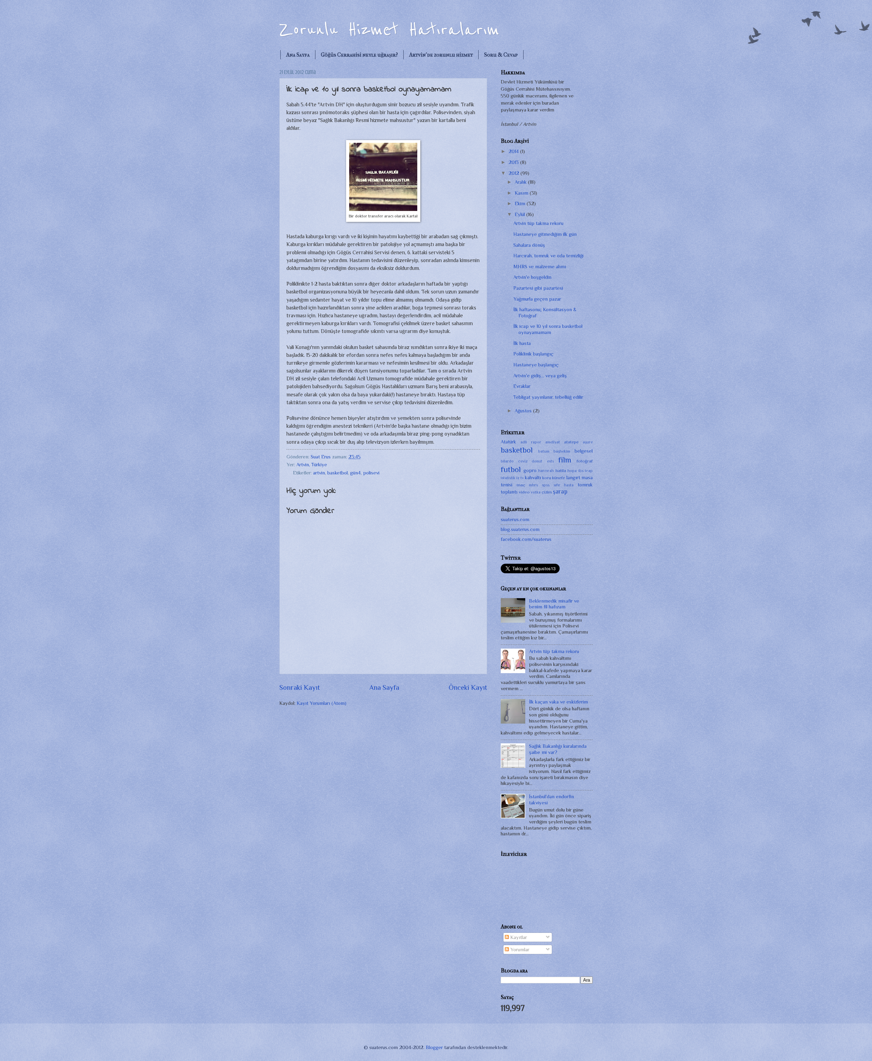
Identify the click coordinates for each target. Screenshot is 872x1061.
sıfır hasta (564, 485)
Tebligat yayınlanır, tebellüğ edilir (548, 397)
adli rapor (530, 442)
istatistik (508, 477)
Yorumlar (519, 949)
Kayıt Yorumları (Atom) (321, 703)
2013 (514, 162)
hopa (572, 470)
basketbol (337, 472)
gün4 (355, 472)
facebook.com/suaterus (526, 539)
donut (537, 461)
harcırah (546, 470)
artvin (319, 472)
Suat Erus (321, 456)
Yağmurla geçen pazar (537, 299)
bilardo (507, 461)
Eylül (520, 214)
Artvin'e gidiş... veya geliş (540, 375)
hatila (561, 470)
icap (589, 470)
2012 (514, 173)
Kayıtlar (518, 937)
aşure (588, 442)
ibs (580, 470)
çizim (547, 492)
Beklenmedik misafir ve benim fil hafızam (554, 604)
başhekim (562, 451)
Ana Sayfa (298, 54)
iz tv (520, 477)
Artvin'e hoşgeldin (532, 277)
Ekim (521, 203)
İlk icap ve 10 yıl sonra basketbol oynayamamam (547, 329)
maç (521, 484)
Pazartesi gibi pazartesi (538, 288)
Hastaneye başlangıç (536, 364)
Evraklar (521, 386)
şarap (560, 491)
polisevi (371, 472)
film (564, 459)
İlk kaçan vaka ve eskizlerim (558, 701)
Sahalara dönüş (529, 245)
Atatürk (508, 441)
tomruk (585, 484)
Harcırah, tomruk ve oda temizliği (548, 255)
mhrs (533, 485)
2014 (514, 151)
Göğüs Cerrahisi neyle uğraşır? (359, 54)
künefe (558, 477)
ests (550, 461)
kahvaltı (533, 477)
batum (543, 451)
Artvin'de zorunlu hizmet (441, 54)
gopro (530, 470)
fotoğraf (585, 461)
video (524, 492)
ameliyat (552, 442)
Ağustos (524, 410)
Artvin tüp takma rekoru (538, 223)
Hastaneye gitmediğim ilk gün (545, 234)
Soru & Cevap (501, 54)
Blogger (434, 1047)
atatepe (571, 441)
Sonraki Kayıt (299, 687)
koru (546, 477)
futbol (511, 469)
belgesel (584, 451)
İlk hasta (522, 343)
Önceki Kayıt (468, 687)
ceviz (522, 461)
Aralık (521, 182)
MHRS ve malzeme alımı (539, 266)
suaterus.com (515, 519)
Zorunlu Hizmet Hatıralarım (389, 30)
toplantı (509, 492)
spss (545, 485)
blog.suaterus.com (520, 529)
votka (536, 492)
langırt (573, 477)
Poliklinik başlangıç (533, 354)
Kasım (522, 193)
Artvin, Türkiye (311, 464)
